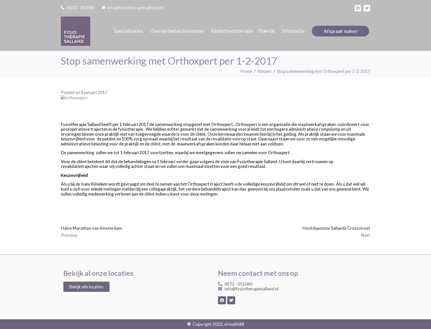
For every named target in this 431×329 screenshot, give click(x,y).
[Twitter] (367, 8)
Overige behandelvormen (177, 31)
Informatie (293, 31)
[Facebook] (358, 8)
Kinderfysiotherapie (232, 31)
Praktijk (266, 31)
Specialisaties (128, 31)
